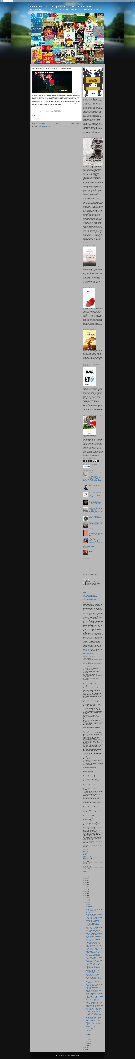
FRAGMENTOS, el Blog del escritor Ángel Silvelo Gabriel (62, 6)
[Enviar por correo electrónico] (54, 111)
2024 (86, 880)
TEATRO (85, 868)
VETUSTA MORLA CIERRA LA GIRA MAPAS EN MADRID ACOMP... (94, 1009)
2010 (86, 1047)
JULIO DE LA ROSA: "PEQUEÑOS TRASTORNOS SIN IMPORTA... (93, 964)
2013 (86, 900)
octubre (88, 908)
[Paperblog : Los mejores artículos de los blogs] (86, 467)
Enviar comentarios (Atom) (45, 126)
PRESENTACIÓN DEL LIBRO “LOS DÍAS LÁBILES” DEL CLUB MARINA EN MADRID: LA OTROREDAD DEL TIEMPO (95, 526)
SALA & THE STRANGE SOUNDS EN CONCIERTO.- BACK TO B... (94, 1018)
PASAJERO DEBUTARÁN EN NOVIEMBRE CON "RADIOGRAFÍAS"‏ (92, 971)
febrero (88, 1041)
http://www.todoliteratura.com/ (90, 599)
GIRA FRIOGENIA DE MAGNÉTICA (93, 1011)
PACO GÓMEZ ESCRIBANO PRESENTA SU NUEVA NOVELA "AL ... (93, 967)
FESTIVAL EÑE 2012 (90, 912)
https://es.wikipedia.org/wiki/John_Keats (92, 663)
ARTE (84, 851)
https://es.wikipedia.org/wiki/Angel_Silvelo (92, 659)
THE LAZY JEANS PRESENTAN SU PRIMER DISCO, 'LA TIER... (94, 991)
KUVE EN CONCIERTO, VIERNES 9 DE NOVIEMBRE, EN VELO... (94, 934)
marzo (87, 1039)
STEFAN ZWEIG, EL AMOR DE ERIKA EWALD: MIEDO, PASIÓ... (94, 997)
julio (87, 1032)
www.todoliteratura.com (88, 653)
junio (87, 1034)
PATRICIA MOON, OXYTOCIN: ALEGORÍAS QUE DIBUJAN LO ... (94, 975)
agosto (87, 1030)
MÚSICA (39, 113)
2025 (86, 878)
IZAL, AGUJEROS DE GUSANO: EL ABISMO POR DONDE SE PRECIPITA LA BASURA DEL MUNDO (95, 518)
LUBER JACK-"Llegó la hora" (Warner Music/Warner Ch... (94, 988)
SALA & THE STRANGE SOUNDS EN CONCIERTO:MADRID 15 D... (94, 915)
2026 (86, 876)
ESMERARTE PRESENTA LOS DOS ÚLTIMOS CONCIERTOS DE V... (94, 1003)
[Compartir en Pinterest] (60, 111)
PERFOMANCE (86, 863)
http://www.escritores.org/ (89, 593)
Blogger (77, 1055)
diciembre (88, 904)
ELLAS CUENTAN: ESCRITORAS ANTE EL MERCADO (93, 937)
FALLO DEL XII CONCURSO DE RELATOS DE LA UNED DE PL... (93, 931)
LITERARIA (85, 856)
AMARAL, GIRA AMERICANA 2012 (93, 1020)
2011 (86, 1045)
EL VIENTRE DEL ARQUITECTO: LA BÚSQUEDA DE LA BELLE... (94, 985)
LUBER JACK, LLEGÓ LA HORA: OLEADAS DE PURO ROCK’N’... (93, 943)
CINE (84, 853)
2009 (86, 1049)
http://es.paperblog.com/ (88, 597)
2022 (86, 884)
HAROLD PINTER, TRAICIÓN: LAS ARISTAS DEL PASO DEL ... (93, 946)
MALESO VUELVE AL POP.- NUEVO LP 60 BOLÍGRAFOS (94, 958)
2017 (86, 893)
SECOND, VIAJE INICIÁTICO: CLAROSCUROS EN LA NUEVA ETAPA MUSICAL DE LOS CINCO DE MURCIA (95, 502)
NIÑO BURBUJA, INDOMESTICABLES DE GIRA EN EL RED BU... (94, 1023)
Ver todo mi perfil (87, 587)
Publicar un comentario (39, 118)
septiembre (88, 1028)
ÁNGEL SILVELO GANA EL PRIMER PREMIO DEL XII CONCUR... (94, 961)
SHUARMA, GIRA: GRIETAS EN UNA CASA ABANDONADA (94, 910)
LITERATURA (86, 858)
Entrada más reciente (38, 123)
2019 (86, 889)
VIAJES (85, 871)
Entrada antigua (75, 123)
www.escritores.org (87, 649)
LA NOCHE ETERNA (90, 1026)
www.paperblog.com (87, 651)
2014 (86, 899)
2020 (86, 888)
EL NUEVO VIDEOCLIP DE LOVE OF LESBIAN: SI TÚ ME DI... (94, 928)
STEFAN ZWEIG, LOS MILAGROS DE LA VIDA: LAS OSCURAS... (94, 949)
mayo (87, 1036)
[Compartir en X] (57, 111)
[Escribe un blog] (56, 111)
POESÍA (85, 864)
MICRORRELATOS (87, 859)
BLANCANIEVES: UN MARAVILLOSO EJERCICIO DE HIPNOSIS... (94, 1000)
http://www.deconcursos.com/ (89, 595)
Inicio (57, 123)
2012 (86, 902)
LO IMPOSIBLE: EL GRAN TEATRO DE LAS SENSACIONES (94, 918)
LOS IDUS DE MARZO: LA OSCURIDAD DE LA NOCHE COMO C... (92, 924)
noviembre (88, 906)
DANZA (85, 854)
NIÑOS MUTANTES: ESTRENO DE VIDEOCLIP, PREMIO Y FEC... (93, 952)
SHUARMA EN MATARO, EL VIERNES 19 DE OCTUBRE (94, 994)
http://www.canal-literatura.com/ (90, 596)
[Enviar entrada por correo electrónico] (52, 111)
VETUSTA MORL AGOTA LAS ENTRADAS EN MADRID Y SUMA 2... (94, 978)
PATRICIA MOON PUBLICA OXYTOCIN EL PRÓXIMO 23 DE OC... (93, 1014)
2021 (86, 886)
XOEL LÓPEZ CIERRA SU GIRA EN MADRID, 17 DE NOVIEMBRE (93, 955)
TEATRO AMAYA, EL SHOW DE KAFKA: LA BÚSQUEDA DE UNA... (94, 921)
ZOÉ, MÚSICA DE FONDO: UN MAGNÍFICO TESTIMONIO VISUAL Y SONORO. (95, 494)
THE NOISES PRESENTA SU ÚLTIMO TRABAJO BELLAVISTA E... (94, 1006)
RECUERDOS (86, 866)
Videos (84, 592)
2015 (86, 897)
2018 (86, 891)
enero (87, 1043)
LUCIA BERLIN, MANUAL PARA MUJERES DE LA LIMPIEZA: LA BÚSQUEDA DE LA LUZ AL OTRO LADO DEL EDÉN (96, 533)
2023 (86, 882)
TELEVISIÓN (86, 870)
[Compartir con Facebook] (58, 111)
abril (87, 1038)
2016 (86, 895)
